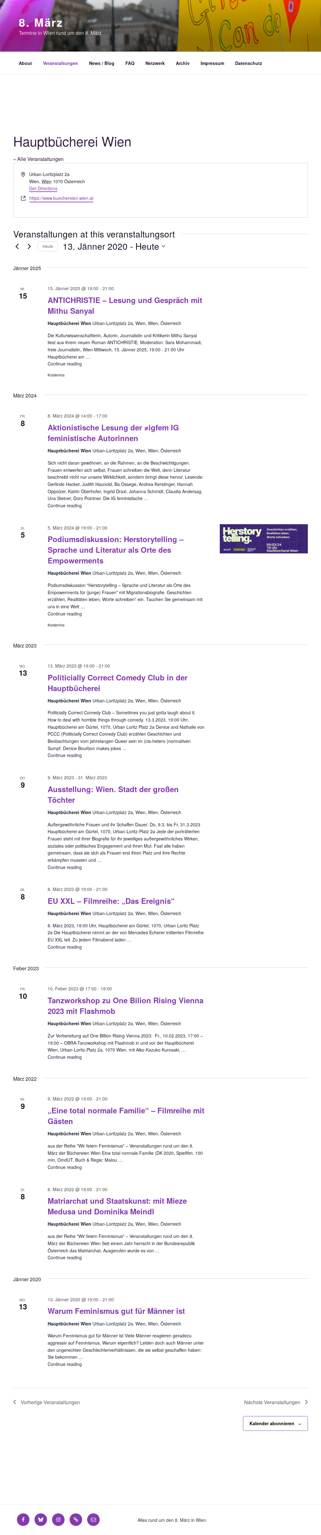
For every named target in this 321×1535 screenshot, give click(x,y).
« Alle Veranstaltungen (38, 159)
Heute (48, 246)
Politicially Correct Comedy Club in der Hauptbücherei (117, 682)
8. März (41, 22)
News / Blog (101, 63)
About (25, 63)
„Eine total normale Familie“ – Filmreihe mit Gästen (126, 1115)
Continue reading (65, 363)
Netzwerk (155, 63)
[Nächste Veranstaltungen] (29, 246)
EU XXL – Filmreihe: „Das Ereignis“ (111, 900)
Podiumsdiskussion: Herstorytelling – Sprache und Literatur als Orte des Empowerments (115, 550)
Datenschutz (248, 63)
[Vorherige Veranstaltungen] (17, 246)
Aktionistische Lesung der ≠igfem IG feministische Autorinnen (113, 432)
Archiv (183, 63)
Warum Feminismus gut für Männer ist (116, 1310)
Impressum (212, 63)
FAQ (129, 63)
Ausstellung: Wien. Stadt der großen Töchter (113, 794)
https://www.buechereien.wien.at (61, 198)
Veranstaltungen (60, 63)
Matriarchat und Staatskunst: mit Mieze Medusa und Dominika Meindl (117, 1206)
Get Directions (43, 188)
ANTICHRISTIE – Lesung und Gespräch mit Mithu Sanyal (125, 305)
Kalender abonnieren (272, 1423)
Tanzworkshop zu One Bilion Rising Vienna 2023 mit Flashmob (125, 1005)
